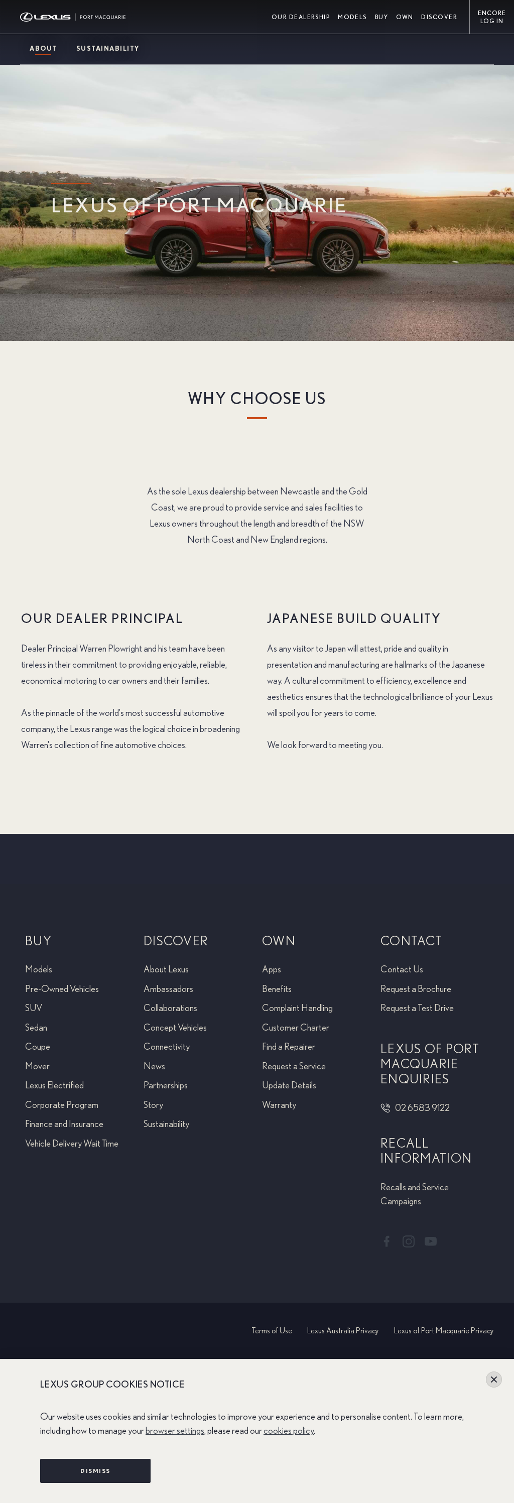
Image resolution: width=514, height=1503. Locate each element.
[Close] (494, 1379)
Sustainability (108, 49)
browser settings (175, 1431)
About (43, 49)
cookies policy (289, 1431)
